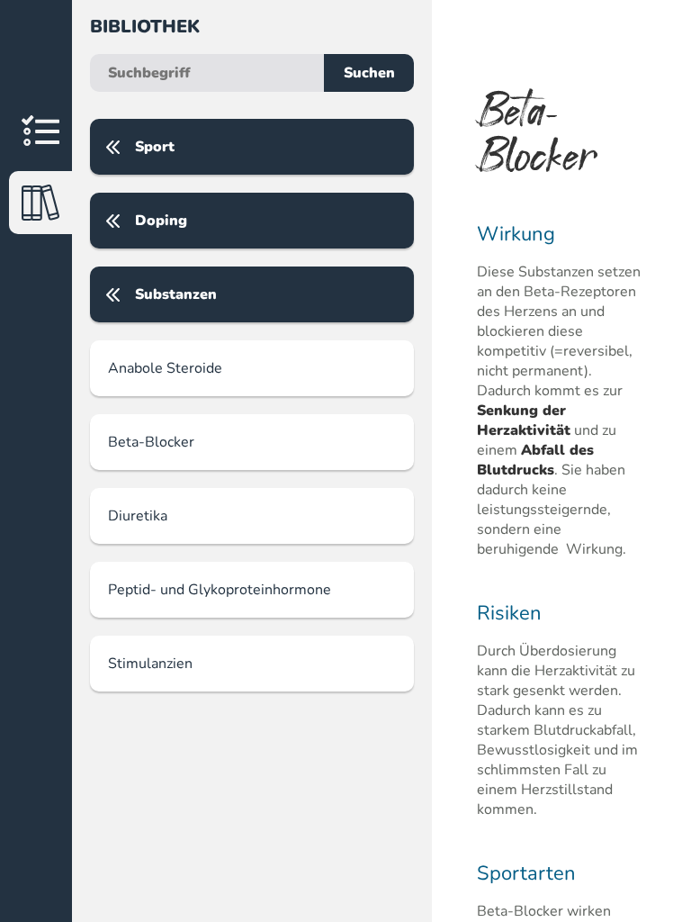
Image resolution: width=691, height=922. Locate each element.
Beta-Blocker (151, 442)
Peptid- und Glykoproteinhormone (219, 590)
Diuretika (137, 516)
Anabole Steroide (165, 368)
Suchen (369, 73)
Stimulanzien (150, 663)
